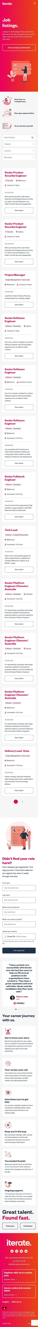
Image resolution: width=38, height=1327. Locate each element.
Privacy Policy (6, 1323)
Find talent (27, 1226)
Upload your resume (9, 931)
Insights (5, 1302)
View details (19, 210)
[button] (35, 3)
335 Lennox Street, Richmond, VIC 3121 (19, 1258)
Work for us (17, 1302)
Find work (10, 1226)
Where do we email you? (11, 907)
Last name (6, 895)
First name (6, 883)
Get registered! (19, 950)
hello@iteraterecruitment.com (19, 1264)
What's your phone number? (12, 919)
